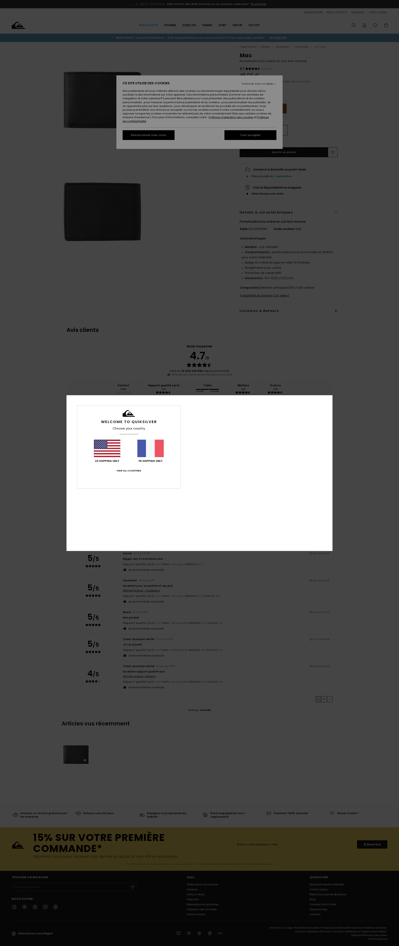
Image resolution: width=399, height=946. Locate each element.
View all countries (129, 470)
